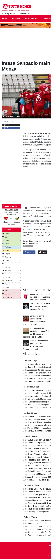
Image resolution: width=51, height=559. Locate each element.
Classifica (6, 230)
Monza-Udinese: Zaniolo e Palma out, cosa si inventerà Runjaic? (40, 306)
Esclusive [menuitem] (16, 19)
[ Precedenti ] (11, 224)
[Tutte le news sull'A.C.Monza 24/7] (17, 7)
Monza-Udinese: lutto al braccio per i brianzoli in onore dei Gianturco (40, 297)
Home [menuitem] (4, 19)
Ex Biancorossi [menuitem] (31, 19)
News (31, 241)
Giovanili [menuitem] (47, 19)
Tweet (43, 252)
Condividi (30, 252)
